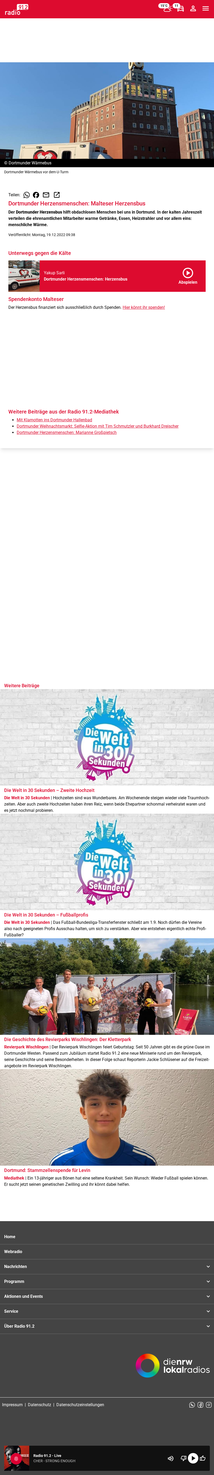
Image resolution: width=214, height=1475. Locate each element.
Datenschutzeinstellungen (80, 1404)
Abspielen (188, 275)
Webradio (13, 1251)
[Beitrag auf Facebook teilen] (36, 195)
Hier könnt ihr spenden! (144, 307)
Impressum (12, 1404)
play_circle (193, 1458)
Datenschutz (39, 1404)
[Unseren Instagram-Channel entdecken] (209, 1405)
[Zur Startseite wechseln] (16, 9)
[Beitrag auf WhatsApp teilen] (26, 195)
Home (9, 1236)
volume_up (170, 1458)
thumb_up (202, 1458)
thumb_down (184, 1458)
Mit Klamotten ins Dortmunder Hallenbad (54, 419)
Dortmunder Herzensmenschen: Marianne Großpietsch (67, 432)
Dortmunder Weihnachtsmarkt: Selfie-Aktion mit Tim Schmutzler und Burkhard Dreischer (98, 426)
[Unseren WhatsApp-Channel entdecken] (192, 1405)
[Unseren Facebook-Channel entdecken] (200, 1405)
